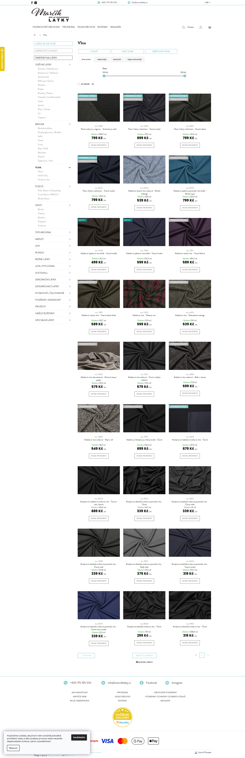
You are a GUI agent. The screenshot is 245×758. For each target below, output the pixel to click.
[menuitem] (46, 27)
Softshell (41, 273)
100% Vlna (43, 175)
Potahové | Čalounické (49, 293)
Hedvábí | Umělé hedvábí (49, 97)
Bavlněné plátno (45, 128)
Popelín (41, 156)
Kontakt (122, 700)
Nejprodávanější (135, 59)
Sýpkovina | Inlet (45, 160)
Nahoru (87, 655)
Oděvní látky (43, 64)
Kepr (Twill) (43, 148)
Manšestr (42, 152)
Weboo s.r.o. (70, 755)
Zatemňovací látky (47, 286)
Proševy (40, 306)
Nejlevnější (101, 59)
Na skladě (87, 84)
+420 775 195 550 (109, 2)
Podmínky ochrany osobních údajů (165, 696)
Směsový (42, 225)
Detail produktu (98, 145)
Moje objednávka (79, 700)
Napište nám (79, 696)
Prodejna (122, 692)
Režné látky (42, 259)
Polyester (42, 221)
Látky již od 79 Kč (45, 43)
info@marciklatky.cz (139, 2)
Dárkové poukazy (46, 50)
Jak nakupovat (80, 692)
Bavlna (39, 124)
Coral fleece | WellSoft (48, 194)
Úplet (38, 205)
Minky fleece (44, 198)
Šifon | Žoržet (44, 109)
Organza (42, 117)
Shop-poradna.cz (55, 755)
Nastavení (13, 748)
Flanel (40, 140)
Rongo (39, 252)
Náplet (39, 239)
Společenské (43, 76)
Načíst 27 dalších (144, 655)
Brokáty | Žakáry (45, 93)
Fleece (39, 186)
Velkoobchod (122, 696)
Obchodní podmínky (165, 692)
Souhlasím (79, 737)
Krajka (41, 89)
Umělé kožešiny (44, 313)
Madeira (41, 85)
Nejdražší (117, 59)
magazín (165, 700)
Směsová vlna (44, 179)
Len (37, 245)
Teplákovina (43, 232)
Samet (41, 105)
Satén (40, 101)
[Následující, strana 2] (201, 655)
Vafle (40, 136)
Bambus (41, 217)
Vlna (38, 167)
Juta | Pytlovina (45, 266)
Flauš (40, 171)
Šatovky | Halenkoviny (48, 68)
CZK (207, 2)
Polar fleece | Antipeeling (49, 190)
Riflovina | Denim (46, 81)
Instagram (177, 683)
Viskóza (41, 213)
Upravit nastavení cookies (91, 752)
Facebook (151, 683)
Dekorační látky (45, 279)
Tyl (39, 113)
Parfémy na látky (46, 57)
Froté (40, 144)
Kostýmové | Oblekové (48, 72)
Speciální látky (44, 320)
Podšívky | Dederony (48, 300)
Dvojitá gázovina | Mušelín (49, 132)
